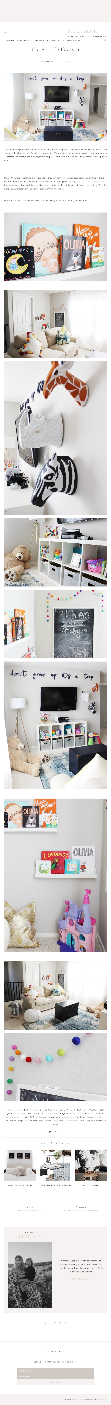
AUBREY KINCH (82, 31)
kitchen (80, 1113)
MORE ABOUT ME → (81, 1279)
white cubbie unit (14, 1110)
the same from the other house (92, 181)
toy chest (100, 1117)
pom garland (68, 1117)
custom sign (72, 1120)
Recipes (51, 40)
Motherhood (24, 40)
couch (72, 1110)
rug (55, 1110)
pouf (85, 1110)
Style (61, 40)
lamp (55, 1120)
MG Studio (102, 1399)
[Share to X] (50, 1131)
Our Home (39, 40)
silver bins (34, 1110)
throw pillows (52, 1113)
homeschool (74, 40)
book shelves (20, 1113)
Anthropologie (12, 1117)
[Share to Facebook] (56, 1131)
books (25, 1120)
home (67, 61)
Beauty (10, 40)
